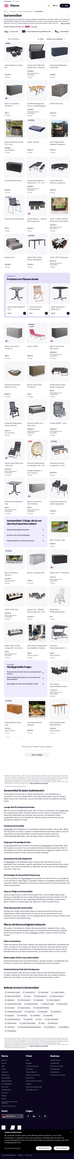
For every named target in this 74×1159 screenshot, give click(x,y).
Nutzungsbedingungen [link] (9, 1155)
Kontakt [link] (4, 1099)
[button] (55, 6)
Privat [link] (29, 1056)
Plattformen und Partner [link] (57, 1075)
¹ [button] (33, 73)
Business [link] (54, 1056)
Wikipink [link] (4, 1096)
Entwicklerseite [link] (55, 1069)
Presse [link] (4, 1069)
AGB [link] (3, 1066)
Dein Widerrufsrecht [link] (32, 1090)
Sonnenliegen (27, 878)
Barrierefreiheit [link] (6, 1090)
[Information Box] (19, 39)
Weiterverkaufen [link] (7, 1081)
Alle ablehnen (43, 1148)
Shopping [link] (13, 11)
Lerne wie (34, 27)
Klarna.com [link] (28, 1155)
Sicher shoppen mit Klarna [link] (34, 1081)
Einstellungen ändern (12, 1148)
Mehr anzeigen (65, 23)
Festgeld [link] (28, 1084)
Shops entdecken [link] (31, 1072)
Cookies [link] (20, 1155)
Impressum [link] (5, 1093)
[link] (28, 1116)
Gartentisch (10, 862)
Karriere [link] (4, 1063)
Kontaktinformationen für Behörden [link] (9, 1102)
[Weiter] (67, 32)
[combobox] (55, 39)
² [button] (10, 150)
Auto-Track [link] (5, 1087)
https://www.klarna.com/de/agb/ (39, 783)
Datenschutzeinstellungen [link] (34, 1087)
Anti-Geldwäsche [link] (7, 1084)
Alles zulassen (61, 1148)
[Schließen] (71, 1132)
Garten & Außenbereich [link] (25, 11)
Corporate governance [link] (9, 1106)
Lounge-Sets (63, 810)
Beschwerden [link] (30, 1078)
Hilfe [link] (27, 1060)
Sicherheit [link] (5, 1072)
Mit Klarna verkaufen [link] (56, 1066)
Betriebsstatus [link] (54, 1072)
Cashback (34, 933)
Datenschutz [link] (5, 1075)
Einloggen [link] (29, 1063)
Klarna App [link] (29, 1069)
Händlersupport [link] (55, 1060)
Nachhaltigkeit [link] (6, 1078)
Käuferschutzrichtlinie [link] (33, 1075)
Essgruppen (46, 846)
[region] (37, 1141)
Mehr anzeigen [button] (37, 755)
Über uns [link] (4, 1060)
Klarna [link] (6, 11)
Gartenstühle (8, 829)
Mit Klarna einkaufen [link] (32, 1066)
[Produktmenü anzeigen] (68, 16)
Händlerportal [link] (54, 1063)
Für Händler (16, 1)
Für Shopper (7, 1)
